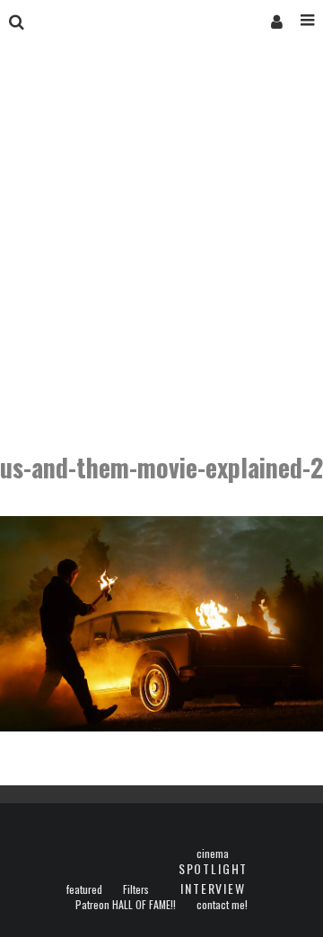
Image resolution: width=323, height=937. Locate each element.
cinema (212, 853)
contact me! (222, 904)
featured (84, 889)
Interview (212, 888)
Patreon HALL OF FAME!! (125, 904)
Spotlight (213, 868)
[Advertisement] (161, 249)
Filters (136, 889)
